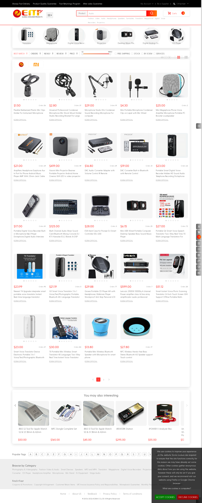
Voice (163, 18)
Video (97, 18)
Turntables (130, 18)
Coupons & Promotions (22, 484)
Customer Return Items (65, 484)
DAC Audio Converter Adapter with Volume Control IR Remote (100, 171)
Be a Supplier (163, 4)
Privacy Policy (110, 493)
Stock (137, 53)
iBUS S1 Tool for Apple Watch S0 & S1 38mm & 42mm (98, 430)
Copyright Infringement (44, 484)
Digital (157, 18)
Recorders (92, 22)
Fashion (91, 18)
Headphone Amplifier (42, 473)
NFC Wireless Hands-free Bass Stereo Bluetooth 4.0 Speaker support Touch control (136, 354)
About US (76, 493)
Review (60, 53)
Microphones (58, 473)
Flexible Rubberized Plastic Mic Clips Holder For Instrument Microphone (29, 111)
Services (160, 53)
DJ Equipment (82, 473)
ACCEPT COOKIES (165, 497)
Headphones (111, 18)
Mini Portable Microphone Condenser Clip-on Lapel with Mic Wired (136, 111)
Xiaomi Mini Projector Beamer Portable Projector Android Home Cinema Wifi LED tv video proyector (64, 173)
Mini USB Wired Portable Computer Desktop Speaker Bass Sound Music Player (136, 234)
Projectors (101, 22)
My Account (146, 4)
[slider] (82, 54)
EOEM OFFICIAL (20, 120)
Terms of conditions (132, 493)
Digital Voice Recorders (131, 469)
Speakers (121, 18)
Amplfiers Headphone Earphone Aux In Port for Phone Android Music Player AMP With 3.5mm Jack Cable (29, 173)
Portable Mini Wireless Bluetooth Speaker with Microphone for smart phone (100, 354)
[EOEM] (21, 64)
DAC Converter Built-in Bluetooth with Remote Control (134, 171)
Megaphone (148, 18)
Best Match (19, 53)
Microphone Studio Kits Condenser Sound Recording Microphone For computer (100, 113)
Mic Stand (70, 473)
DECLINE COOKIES (188, 497)
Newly (47, 53)
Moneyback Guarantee (130, 484)
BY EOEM (148, 53)
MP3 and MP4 (91, 469)
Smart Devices (67, 469)
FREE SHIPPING (123, 53)
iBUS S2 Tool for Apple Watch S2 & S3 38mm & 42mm (33, 430)
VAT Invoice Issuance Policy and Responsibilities (97, 484)
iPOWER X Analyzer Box (160, 428)
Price (72, 53)
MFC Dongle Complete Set (64, 428)
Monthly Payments (149, 484)
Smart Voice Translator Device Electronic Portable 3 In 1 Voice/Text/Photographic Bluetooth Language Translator (29, 354)
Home (63, 493)
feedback (92, 493)
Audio (103, 18)
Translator (139, 18)
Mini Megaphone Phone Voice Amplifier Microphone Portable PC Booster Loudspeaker (170, 113)
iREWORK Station (124, 428)
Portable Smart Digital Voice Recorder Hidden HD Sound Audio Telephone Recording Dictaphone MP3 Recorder (170, 173)
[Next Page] (169, 57)
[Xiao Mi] (36, 64)
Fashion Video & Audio (49, 469)
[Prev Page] (165, 57)
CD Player (26, 473)
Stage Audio (95, 473)
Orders (34, 53)
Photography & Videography (24, 469)
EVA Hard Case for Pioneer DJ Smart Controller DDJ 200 (100, 232)
